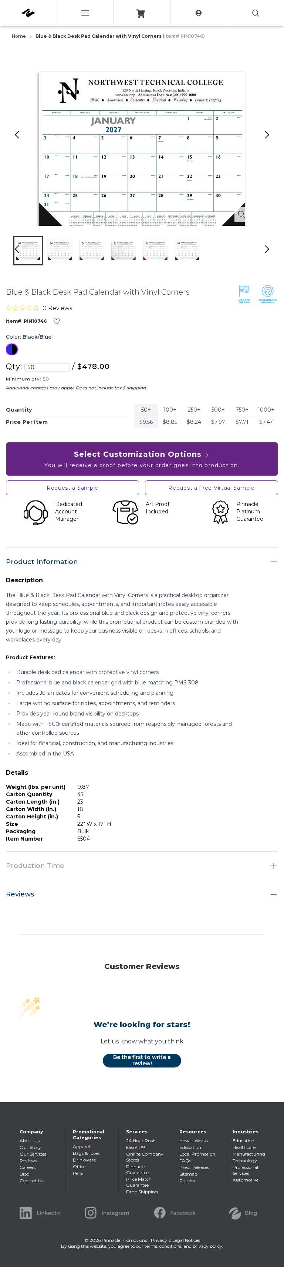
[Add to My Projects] (56, 321)
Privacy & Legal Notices (175, 1240)
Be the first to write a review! (142, 1060)
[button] (28, 250)
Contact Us (31, 1180)
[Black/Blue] (12, 349)
